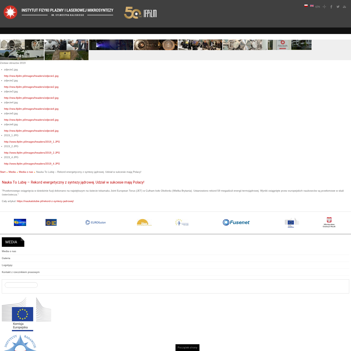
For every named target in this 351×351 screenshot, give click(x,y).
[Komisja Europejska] (26, 313)
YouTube (344, 7)
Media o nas (26, 171)
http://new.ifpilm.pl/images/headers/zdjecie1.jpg (31, 75)
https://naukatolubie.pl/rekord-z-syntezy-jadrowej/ (45, 201)
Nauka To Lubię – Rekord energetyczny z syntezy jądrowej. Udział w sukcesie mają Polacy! (73, 182)
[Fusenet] (236, 222)
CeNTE (324, 7)
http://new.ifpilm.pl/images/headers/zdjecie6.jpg (31, 130)
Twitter (337, 7)
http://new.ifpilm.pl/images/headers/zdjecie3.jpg (31, 97)
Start (2, 171)
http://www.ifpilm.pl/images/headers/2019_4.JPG (32, 163)
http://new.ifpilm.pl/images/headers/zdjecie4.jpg (31, 108)
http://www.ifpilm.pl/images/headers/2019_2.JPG (32, 152)
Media (12, 171)
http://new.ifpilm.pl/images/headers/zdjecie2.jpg (31, 86)
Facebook (331, 7)
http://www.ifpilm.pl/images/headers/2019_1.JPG (32, 141)
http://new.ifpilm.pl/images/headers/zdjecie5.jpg (31, 119)
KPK (317, 7)
